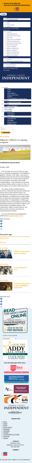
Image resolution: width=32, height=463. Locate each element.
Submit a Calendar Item (13, 52)
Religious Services (12, 122)
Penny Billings (4, 238)
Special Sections (11, 66)
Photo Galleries (11, 93)
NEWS (6, 87)
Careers (9, 26)
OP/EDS (6, 104)
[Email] (15, 226)
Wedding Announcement (13, 41)
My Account (6, 70)
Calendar (6, 433)
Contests (9, 32)
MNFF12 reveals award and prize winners (21, 252)
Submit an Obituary (12, 50)
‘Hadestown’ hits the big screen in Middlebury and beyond (22, 285)
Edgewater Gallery (5, 236)
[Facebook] (15, 221)
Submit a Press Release (13, 54)
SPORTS (6, 100)
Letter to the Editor (12, 106)
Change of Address (11, 46)
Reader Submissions (12, 34)
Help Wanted (10, 113)
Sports (5, 424)
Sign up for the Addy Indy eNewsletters (17, 5)
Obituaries (6, 429)
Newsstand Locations (12, 19)
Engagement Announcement (14, 43)
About (5, 17)
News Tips (9, 37)
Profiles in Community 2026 (10, 68)
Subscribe (6, 436)
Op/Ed (5, 425)
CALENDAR (7, 116)
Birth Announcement (12, 44)
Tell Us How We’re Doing (13, 35)
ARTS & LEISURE (9, 107)
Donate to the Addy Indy (12, 3)
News (5, 422)
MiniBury (9, 96)
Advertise (5, 57)
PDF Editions (6, 63)
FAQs (8, 23)
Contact (5, 21)
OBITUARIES (8, 109)
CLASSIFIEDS (8, 111)
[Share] (15, 229)
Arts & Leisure (4, 136)
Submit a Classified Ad (13, 48)
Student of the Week (12, 95)
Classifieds (6, 431)
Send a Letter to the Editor (14, 39)
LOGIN (3, 14)
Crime (9, 89)
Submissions (6, 30)
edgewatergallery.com (15, 216)
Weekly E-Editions (11, 64)
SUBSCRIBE (6, 132)
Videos (9, 91)
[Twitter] (15, 223)
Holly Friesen (16, 236)
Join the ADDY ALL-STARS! (11, 28)
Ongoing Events (11, 118)
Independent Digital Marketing (15, 61)
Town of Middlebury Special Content (17, 98)
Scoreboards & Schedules (14, 102)
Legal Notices (11, 115)
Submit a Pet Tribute (12, 55)
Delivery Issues (10, 24)
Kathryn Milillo (24, 236)
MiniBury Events (11, 124)
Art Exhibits (10, 120)
